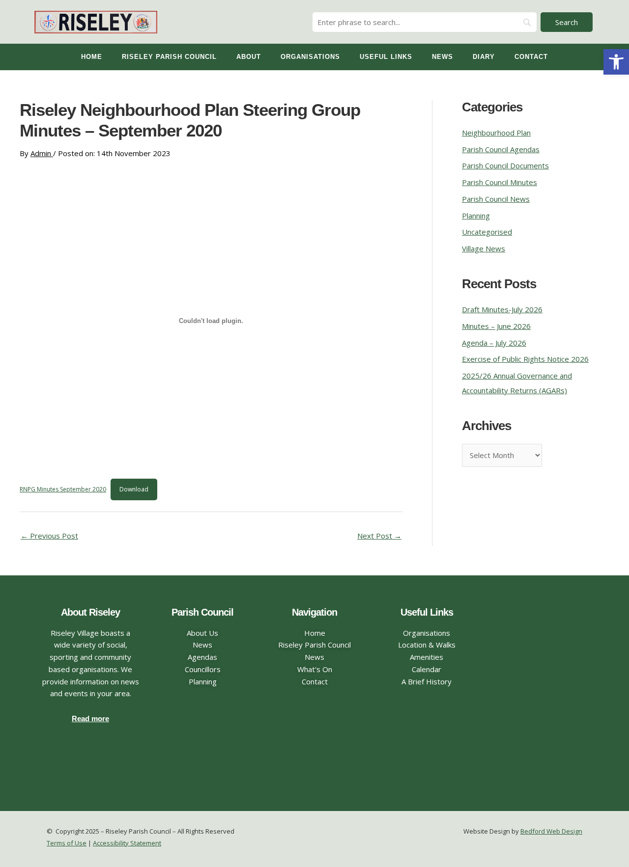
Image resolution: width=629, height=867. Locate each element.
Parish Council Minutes (499, 182)
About (248, 56)
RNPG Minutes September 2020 (63, 489)
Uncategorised (487, 232)
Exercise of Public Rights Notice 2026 (525, 359)
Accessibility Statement (127, 843)
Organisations (310, 56)
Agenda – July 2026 (494, 343)
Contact (531, 56)
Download (133, 489)
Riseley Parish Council (169, 56)
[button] (616, 62)
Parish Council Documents (505, 165)
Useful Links (386, 56)
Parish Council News (496, 199)
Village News (483, 248)
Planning (476, 215)
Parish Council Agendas (501, 149)
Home (91, 56)
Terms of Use (66, 843)
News (442, 56)
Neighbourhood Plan (496, 132)
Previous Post (49, 536)
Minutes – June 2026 (496, 326)
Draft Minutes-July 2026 (502, 309)
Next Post (379, 536)
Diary (484, 56)
